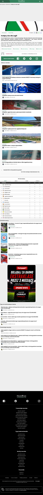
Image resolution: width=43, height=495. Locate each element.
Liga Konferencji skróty (21, 455)
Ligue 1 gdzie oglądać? (21, 423)
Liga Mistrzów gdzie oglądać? (21, 412)
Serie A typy (21, 441)
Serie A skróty (21, 461)
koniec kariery (25, 48)
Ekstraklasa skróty (21, 466)
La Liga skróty (21, 460)
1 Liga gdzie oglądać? (21, 428)
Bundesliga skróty (21, 463)
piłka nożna (39, 48)
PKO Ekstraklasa (21, 178)
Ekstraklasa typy (21, 446)
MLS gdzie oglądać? (21, 410)
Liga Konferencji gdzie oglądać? (21, 415)
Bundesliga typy (21, 443)
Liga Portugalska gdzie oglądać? (21, 424)
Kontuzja (32, 48)
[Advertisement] (21, 13)
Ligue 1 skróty (21, 464)
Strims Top (21, 474)
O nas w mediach (14, 477)
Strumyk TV (22, 472)
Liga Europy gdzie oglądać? (21, 414)
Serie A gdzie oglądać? (21, 420)
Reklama (36, 477)
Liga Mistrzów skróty (21, 454)
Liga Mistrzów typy (21, 434)
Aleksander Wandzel (6, 48)
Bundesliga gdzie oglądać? (21, 421)
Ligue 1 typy (22, 444)
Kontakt (30, 477)
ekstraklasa (16, 48)
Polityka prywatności (23, 477)
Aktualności (8, 4)
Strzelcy (37, 180)
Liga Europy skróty (21, 457)
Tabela (5, 180)
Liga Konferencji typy (21, 435)
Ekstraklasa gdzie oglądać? (21, 426)
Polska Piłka (10, 32)
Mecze (16, 180)
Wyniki (27, 180)
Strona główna (2, 4)
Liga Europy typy (21, 437)
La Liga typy (21, 440)
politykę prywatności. (23, 490)
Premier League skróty (21, 458)
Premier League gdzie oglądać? (21, 417)
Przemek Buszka (9, 53)
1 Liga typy (21, 448)
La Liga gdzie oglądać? (21, 418)
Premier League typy (21, 438)
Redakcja (7, 477)
